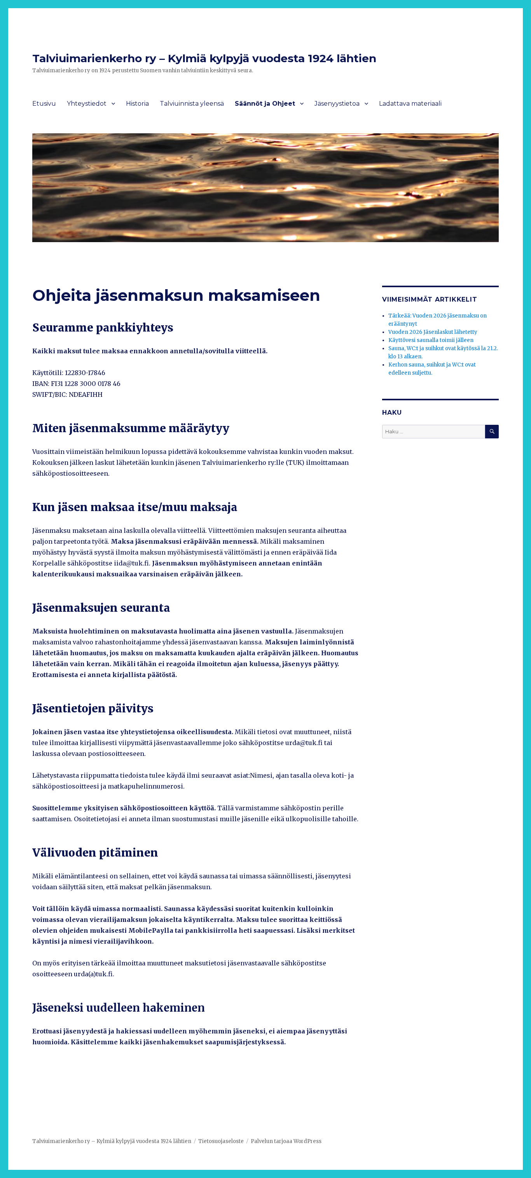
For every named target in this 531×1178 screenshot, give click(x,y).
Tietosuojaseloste (221, 1141)
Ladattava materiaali (410, 103)
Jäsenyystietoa (337, 103)
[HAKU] (492, 431)
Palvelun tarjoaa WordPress (286, 1141)
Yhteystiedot (87, 103)
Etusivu (44, 103)
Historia (137, 103)
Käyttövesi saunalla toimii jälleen (430, 340)
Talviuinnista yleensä (192, 103)
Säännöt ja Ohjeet (265, 103)
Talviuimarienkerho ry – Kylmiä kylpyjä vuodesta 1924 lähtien (204, 58)
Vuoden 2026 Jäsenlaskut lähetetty (432, 332)
